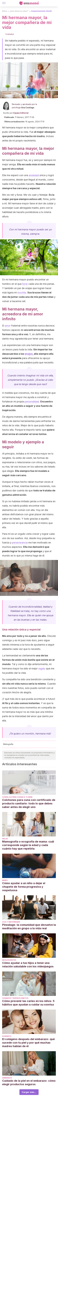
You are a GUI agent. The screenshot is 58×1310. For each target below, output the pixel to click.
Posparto (6, 1036)
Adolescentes (9, 960)
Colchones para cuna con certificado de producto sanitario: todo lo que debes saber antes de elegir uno (28, 803)
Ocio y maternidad (11, 922)
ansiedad (34, 175)
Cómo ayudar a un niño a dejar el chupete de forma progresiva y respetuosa (23, 887)
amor (8, 325)
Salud (5, 839)
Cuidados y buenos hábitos (15, 998)
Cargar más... (29, 1092)
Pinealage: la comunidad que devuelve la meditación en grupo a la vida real (29, 926)
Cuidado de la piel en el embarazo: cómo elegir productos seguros (29, 1082)
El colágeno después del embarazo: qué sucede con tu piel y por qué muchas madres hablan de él (28, 1042)
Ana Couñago (27, 107)
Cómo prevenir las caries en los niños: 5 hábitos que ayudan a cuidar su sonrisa (28, 1002)
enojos (29, 353)
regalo (41, 668)
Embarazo (7, 1078)
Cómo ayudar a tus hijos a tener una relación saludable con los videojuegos (28, 964)
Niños (4, 11)
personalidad (32, 401)
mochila (21, 292)
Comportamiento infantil (41, 11)
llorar (25, 283)
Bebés (5, 880)
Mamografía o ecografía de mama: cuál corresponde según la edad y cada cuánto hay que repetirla (28, 845)
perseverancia (20, 542)
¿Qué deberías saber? (19, 11)
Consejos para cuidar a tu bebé (17, 797)
